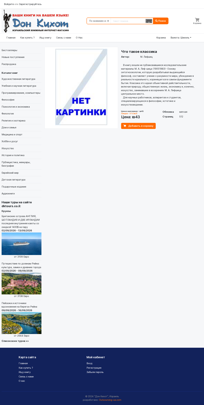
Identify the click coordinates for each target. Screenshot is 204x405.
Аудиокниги (8, 193)
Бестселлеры (9, 50)
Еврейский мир (10, 172)
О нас (22, 380)
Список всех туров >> (15, 340)
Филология (8, 113)
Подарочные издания (14, 186)
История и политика (13, 155)
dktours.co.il (11, 206)
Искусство (8, 148)
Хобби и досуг (10, 141)
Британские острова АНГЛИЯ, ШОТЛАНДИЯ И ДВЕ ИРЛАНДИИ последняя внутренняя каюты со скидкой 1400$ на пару (21, 236)
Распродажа (9, 64)
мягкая (183, 111)
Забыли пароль (95, 372)
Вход (89, 363)
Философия (8, 99)
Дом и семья (9, 127)
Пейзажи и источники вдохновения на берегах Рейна (19, 319)
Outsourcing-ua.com (110, 399)
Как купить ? (27, 37)
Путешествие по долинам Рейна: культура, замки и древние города (21, 280)
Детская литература (13, 179)
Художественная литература (18, 78)
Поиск (162, 20)
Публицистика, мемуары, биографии (16, 164)
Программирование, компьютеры (21, 92)
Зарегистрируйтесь (30, 4)
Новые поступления (13, 57)
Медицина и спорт (12, 134)
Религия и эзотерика (13, 120)
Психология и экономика (16, 106)
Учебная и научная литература (19, 85)
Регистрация (94, 367)
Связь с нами (63, 37)
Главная (10, 37)
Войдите (9, 4)
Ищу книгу (45, 37)
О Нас (79, 37)
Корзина (161, 37)
